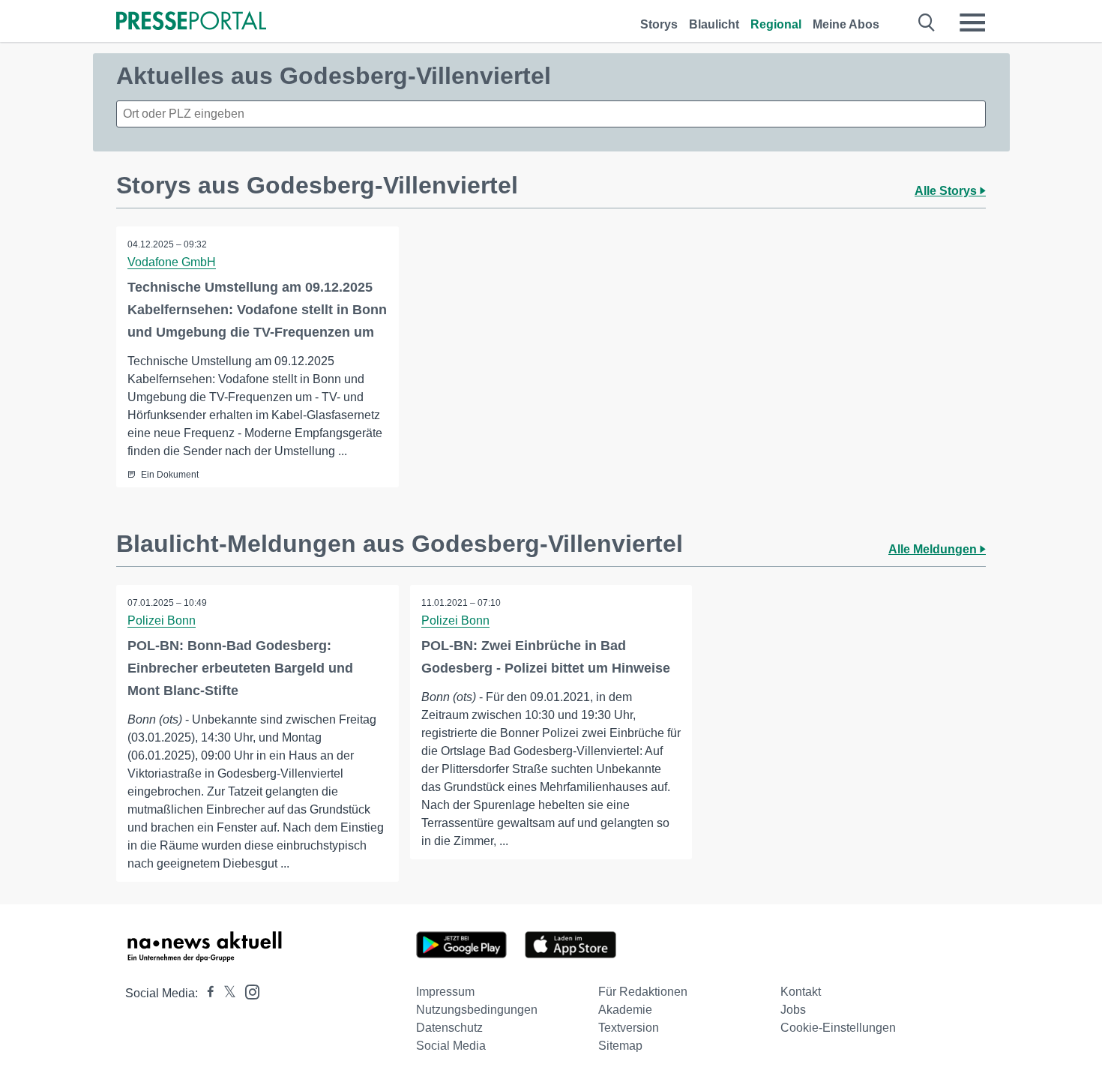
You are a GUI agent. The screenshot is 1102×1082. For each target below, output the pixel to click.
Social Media (451, 1045)
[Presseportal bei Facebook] (206, 993)
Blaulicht (714, 24)
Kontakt (800, 991)
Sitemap (620, 1045)
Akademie (625, 1009)
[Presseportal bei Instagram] (247, 991)
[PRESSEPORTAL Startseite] (191, 22)
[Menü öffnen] (972, 22)
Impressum (445, 991)
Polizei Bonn (161, 620)
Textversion (628, 1027)
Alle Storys (947, 190)
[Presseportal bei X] (225, 993)
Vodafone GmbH (171, 262)
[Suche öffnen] (927, 22)
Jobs (793, 1009)
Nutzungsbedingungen (477, 1009)
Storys (659, 24)
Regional (775, 24)
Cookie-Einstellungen (838, 1027)
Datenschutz (449, 1027)
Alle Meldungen (934, 549)
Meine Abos (846, 24)
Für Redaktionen (642, 991)
